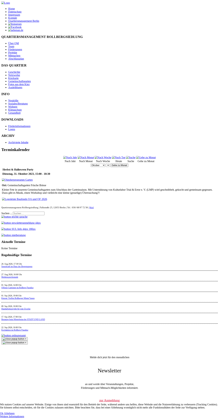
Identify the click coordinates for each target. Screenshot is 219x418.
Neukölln (13, 100)
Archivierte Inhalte (18, 142)
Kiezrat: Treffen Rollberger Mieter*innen (18, 298)
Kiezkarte (13, 78)
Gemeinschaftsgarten (19, 81)
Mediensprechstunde (9, 277)
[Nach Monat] (86, 157)
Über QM (13, 43)
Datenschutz (15, 11)
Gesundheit (14, 112)
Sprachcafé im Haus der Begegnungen (16, 266)
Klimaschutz (15, 109)
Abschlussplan (16, 58)
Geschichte (14, 72)
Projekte (12, 52)
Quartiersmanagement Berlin (23, 20)
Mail (91, 207)
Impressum (14, 14)
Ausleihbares (15, 87)
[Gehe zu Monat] (146, 157)
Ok (1, 413)
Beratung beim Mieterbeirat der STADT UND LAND (23, 319)
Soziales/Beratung (18, 103)
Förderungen (15, 49)
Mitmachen (14, 55)
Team (11, 46)
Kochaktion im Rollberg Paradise (14, 330)
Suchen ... (6, 213)
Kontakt (12, 17)
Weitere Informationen (12, 416)
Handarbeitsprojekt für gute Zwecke (15, 309)
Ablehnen (9, 413)
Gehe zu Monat (119, 165)
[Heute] (118, 157)
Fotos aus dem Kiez (19, 84)
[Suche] (131, 157)
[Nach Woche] (103, 157)
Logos (11, 129)
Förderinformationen (19, 126)
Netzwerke (14, 75)
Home (11, 8)
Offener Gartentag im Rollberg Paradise (17, 287)
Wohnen (12, 106)
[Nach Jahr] (70, 157)
